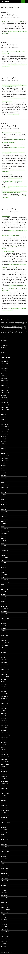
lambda (14, 147)
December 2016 (4, 531)
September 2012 (4, 647)
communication (18, 178)
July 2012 (3, 652)
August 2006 (3, 824)
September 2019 (4, 460)
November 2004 (4, 875)
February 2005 (4, 868)
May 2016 (3, 540)
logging (17, 186)
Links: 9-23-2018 (9, 15)
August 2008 (3, 766)
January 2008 (3, 783)
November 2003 (4, 905)
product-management (20, 64)
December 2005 (4, 844)
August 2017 (3, 519)
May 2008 (3, 773)
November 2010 (4, 701)
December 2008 (4, 756)
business (21, 169)
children (10, 114)
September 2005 (4, 851)
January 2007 (3, 812)
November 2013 (4, 613)
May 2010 (3, 715)
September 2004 (4, 880)
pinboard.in (3, 325)
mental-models (11, 195)
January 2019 (3, 480)
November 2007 (4, 788)
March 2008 (3, 778)
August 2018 (3, 492)
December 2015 (4, 553)
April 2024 (3, 375)
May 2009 (3, 744)
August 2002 (3, 941)
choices (21, 31)
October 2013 (4, 616)
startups (17, 169)
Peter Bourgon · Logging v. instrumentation (12, 181)
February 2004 (4, 897)
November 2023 (4, 387)
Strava (4, 350)
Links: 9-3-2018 (8, 125)
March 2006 (3, 837)
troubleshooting (22, 264)
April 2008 (3, 776)
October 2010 (4, 703)
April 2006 (3, 834)
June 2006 (3, 829)
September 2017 (4, 516)
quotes (25, 230)
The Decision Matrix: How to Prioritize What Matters (14, 21)
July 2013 (3, 623)
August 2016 (3, 533)
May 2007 (3, 803)
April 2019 (3, 472)
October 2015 (4, 557)
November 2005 (4, 846)
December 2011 (4, 669)
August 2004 (3, 883)
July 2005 (3, 856)
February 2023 (4, 400)
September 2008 (4, 764)
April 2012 (3, 659)
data (21, 147)
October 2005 (4, 849)
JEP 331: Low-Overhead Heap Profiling (11, 267)
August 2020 (3, 434)
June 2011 (3, 684)
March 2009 (3, 749)
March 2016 (3, 545)
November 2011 (4, 671)
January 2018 (3, 506)
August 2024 (3, 368)
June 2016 (3, 538)
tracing (21, 246)
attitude (15, 230)
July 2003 (3, 914)
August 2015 (3, 562)
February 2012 (4, 664)
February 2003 (4, 926)
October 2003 (4, 907)
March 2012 (3, 662)
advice (23, 139)
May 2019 (3, 470)
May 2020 (3, 441)
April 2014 (3, 601)
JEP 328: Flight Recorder (8, 251)
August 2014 (3, 591)
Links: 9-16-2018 (9, 45)
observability (7, 187)
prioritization (11, 31)
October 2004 (4, 878)
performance (15, 264)
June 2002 (3, 946)
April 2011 (3, 688)
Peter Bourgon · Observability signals (11, 235)
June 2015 (3, 567)
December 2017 (4, 509)
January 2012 (3, 667)
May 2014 (3, 599)
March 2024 (3, 378)
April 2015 (3, 572)
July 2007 (3, 798)
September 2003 (4, 909)
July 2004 (3, 885)
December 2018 (4, 482)
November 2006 (4, 817)
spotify (9, 308)
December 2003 (4, 902)
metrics (21, 186)
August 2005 (3, 854)
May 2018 (3, 497)
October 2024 (4, 363)
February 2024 (4, 380)
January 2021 (3, 424)
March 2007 (3, 807)
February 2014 (4, 606)
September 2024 (4, 366)
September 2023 (4, 392)
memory (16, 285)
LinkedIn (4, 347)
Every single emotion (7, 101)
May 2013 (3, 628)
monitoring (16, 246)
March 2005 (3, 866)
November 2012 (4, 642)
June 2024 (3, 370)
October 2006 (4, 820)
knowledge (10, 230)
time (7, 33)
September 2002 (4, 939)
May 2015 (3, 569)
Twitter (4, 352)
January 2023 (3, 402)
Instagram (5, 342)
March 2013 (3, 633)
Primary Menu (26, 1)
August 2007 (3, 795)
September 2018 (4, 489)
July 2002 (3, 943)
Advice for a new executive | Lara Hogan (11, 132)
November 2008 (4, 759)
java (11, 264)
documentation (11, 178)
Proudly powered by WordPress (6, 952)
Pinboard (5, 340)
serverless (10, 147)
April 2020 (3, 443)
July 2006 (3, 827)
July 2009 (3, 739)
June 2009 (3, 742)
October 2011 (4, 674)
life (12, 114)
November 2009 (4, 730)
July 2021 (3, 412)
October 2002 (4, 936)
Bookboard (5, 345)
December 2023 (4, 385)
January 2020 (3, 451)
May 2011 (3, 686)
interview (13, 64)
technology (23, 308)
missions (4, 309)
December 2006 (4, 815)
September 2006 (4, 822)
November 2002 (4, 934)
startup (13, 169)
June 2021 (3, 414)
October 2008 (4, 761)
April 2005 (3, 863)
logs (24, 246)
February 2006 (4, 839)
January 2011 (3, 696)
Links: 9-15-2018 (9, 78)
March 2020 (3, 446)
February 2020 (4, 448)
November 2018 (4, 485)
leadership (16, 31)
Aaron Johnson (5, 1)
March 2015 (3, 574)
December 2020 (4, 426)
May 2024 (3, 373)
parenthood (16, 114)
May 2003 (3, 919)
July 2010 (3, 710)
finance (9, 169)
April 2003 (3, 922)
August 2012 (3, 650)
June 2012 (3, 654)
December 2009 (4, 727)
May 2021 (3, 417)
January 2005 (3, 871)
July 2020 (3, 436)
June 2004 (3, 888)
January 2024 (3, 383)
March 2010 (3, 720)
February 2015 (4, 577)
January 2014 (3, 608)
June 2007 (3, 800)
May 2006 (3, 832)
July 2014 (3, 594)
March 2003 (3, 924)
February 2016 (4, 548)
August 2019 (3, 463)
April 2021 (3, 419)
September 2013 (4, 618)
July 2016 (3, 536)
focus (20, 97)
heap (13, 285)
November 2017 (4, 511)
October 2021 (4, 407)
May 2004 (3, 890)
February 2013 (4, 635)
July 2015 (3, 565)
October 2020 (4, 431)
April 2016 (3, 543)
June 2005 (3, 858)
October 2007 (4, 790)
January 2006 (3, 841)
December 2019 (4, 453)
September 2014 (4, 589)
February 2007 (4, 810)
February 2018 (4, 504)
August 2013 (3, 620)
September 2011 (4, 676)
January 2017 (3, 528)
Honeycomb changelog (7, 174)
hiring (9, 64)
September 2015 (4, 560)
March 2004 (3, 895)
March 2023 (3, 397)
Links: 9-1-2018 (8, 209)
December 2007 (4, 786)
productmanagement (20, 195)
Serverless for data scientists (8, 142)
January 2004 (3, 900)
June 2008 (3, 771)
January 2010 (3, 725)
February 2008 (4, 781)
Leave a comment (15, 17)
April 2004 (3, 892)
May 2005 (3, 861)
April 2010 (3, 718)
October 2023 (4, 390)
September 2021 (4, 409)
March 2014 (3, 603)
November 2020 (4, 429)
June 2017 (3, 521)
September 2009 (4, 735)
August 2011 (3, 679)
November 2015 (4, 555)
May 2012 (3, 657)
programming (20, 230)
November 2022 (4, 404)
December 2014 (4, 582)
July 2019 (3, 465)
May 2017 (3, 523)
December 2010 (4, 698)
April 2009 (3, 747)
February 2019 (4, 477)
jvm (9, 264)
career (9, 139)
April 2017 (3, 526)
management (16, 97)
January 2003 (3, 929)
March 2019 (3, 475)
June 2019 (3, 468)
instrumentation (11, 186)
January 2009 (3, 754)
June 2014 (3, 596)
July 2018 (3, 494)
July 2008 (3, 769)
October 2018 (4, 487)
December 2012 (4, 640)
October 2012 (4, 645)
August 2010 (3, 708)
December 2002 (4, 931)
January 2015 (3, 579)
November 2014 (4, 584)
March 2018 (3, 502)
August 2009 (3, 737)
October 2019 (4, 458)
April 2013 (3, 630)
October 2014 (4, 586)
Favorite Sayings (6, 216)
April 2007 (3, 805)
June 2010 (3, 713)
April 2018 (3, 499)
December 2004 (4, 873)
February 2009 (4, 752)
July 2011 (3, 681)
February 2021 (4, 421)
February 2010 (4, 722)
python (18, 147)
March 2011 (3, 691)
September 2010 (4, 705)
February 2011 (4, 693)
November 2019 (4, 455)
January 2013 (3, 637)
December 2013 (4, 611)
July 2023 (3, 395)
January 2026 (3, 361)
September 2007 (4, 793)
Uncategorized (4, 12)
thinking (24, 97)
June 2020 (3, 438)
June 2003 (3, 917)
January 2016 (3, 550)
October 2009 (4, 732)
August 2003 (3, 912)
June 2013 (3, 625)
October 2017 (4, 514)
